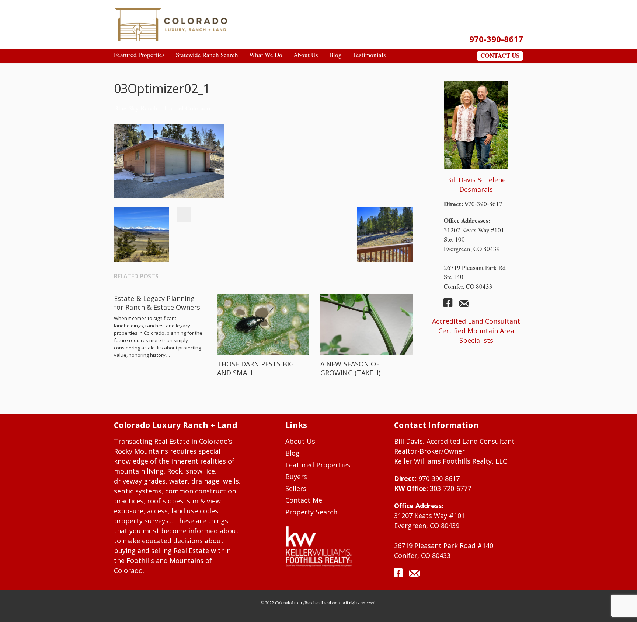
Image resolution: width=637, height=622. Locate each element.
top (622, 607)
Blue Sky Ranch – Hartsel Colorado (162, 107)
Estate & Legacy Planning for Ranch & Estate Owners (157, 303)
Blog (292, 453)
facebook (450, 305)
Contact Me (303, 500)
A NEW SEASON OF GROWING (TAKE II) (350, 368)
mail (464, 305)
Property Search (311, 511)
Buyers (296, 476)
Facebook (183, 214)
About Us (300, 441)
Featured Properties (317, 464)
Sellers (295, 488)
